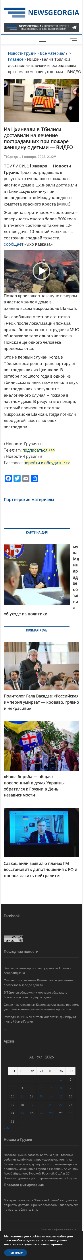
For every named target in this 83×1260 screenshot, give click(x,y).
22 (61, 1105)
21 (51, 1105)
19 (31, 1105)
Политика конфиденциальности (58, 1229)
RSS (6, 1030)
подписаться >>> (39, 450)
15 (61, 1096)
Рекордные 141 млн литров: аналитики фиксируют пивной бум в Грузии (40, 1019)
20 (41, 1105)
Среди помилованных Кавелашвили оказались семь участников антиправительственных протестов (41, 1007)
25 (22, 1113)
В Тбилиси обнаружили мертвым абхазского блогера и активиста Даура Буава (35, 994)
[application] (41, 271)
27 (41, 1113)
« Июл (8, 1128)
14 (51, 1096)
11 (22, 1096)
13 (41, 1096)
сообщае (12, 244)
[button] (41, 271)
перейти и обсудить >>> (47, 462)
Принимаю (16, 1252)
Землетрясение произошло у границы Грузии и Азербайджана (37, 970)
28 (51, 1113)
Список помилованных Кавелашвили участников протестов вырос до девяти (38, 982)
